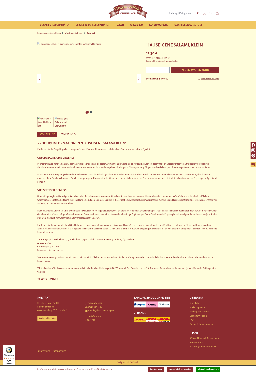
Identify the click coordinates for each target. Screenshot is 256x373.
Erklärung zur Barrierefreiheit (203, 346)
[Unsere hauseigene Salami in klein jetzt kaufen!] (89, 78)
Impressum (43, 351)
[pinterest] (253, 155)
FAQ (192, 320)
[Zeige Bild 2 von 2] (91, 112)
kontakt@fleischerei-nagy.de (101, 310)
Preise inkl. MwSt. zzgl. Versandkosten (162, 61)
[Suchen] (198, 13)
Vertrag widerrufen (47, 318)
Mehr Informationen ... (105, 369)
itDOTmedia (133, 362)
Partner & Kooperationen (201, 324)
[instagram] (253, 150)
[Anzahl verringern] (149, 70)
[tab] (47, 134)
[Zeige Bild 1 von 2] (87, 112)
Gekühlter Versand (198, 316)
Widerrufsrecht (197, 342)
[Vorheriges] (39, 78)
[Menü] (13, 346)
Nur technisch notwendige (180, 369)
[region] (89, 84)
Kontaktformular (93, 316)
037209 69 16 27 (95, 303)
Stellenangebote (197, 307)
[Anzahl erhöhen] (167, 70)
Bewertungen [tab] (68, 134)
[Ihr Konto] (204, 13)
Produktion (195, 303)
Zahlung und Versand (199, 312)
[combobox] (181, 13)
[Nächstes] (139, 78)
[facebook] (253, 145)
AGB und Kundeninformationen (204, 338)
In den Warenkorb (195, 70)
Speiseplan (90, 320)
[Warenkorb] (216, 13)
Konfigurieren (156, 369)
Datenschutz (59, 351)
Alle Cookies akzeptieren (208, 369)
